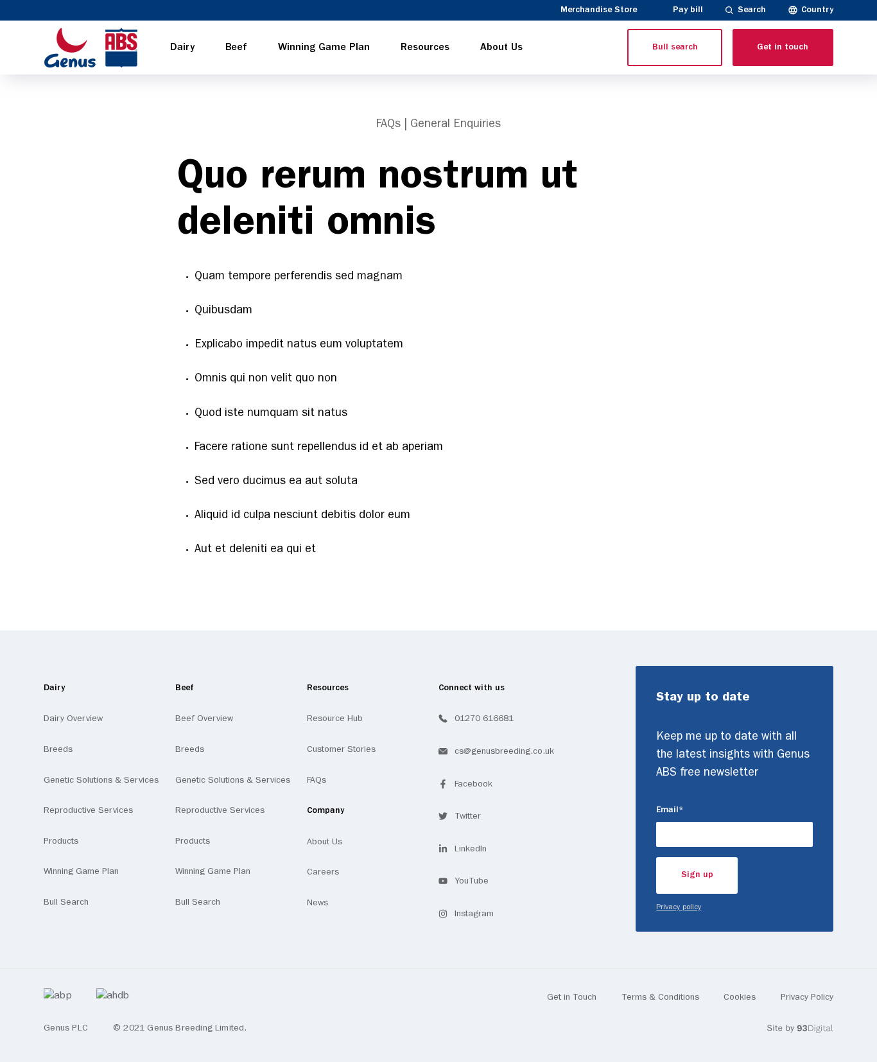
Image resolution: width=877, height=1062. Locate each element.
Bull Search (66, 902)
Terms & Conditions (660, 997)
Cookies (740, 997)
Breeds (58, 749)
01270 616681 (484, 718)
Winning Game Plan (81, 871)
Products (61, 841)
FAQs (316, 780)
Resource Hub (335, 718)
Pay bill (688, 9)
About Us (324, 842)
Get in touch (782, 47)
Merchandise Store (598, 9)
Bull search (675, 47)
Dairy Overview (73, 718)
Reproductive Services (88, 810)
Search (752, 9)
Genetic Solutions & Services (101, 780)
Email (693, 810)
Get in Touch (571, 997)
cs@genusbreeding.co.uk (504, 751)
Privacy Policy (807, 997)
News (317, 903)
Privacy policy (678, 907)
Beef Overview (204, 718)
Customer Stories (341, 749)
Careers (323, 872)
